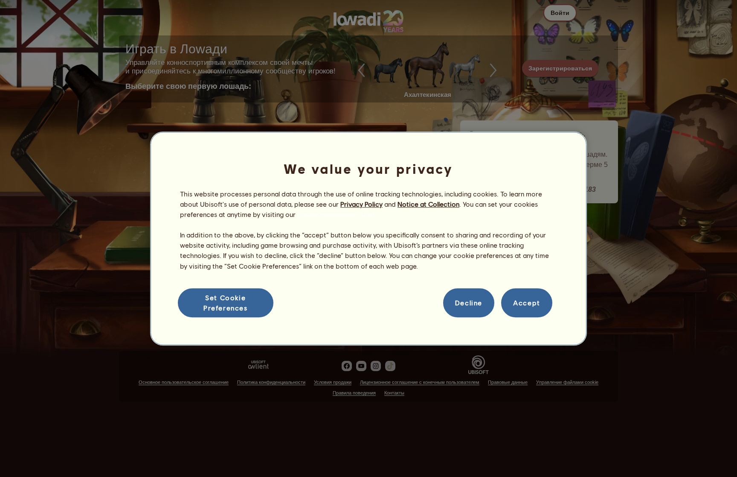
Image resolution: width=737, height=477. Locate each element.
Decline (468, 302)
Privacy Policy (361, 204)
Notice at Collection (428, 204)
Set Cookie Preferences (225, 302)
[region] (368, 239)
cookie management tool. (336, 214)
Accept (526, 302)
